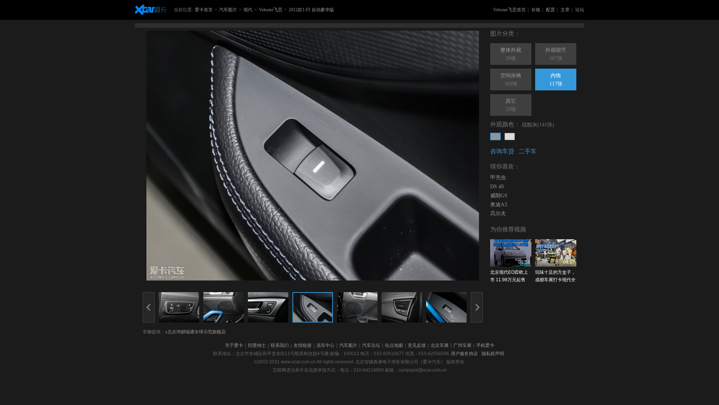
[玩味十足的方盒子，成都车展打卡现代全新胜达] (555, 253)
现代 (247, 9)
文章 (565, 9)
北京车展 (440, 345)
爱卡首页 (204, 9)
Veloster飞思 (270, 9)
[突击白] (509, 136)
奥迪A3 (498, 204)
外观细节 (555, 54)
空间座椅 (510, 80)
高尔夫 (498, 213)
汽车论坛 (371, 345)
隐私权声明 (493, 353)
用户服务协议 (464, 353)
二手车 (528, 151)
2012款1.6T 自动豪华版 (311, 9)
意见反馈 (417, 345)
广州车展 (462, 345)
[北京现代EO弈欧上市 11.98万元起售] (510, 253)
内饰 (555, 80)
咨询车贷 (502, 151)
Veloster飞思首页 (509, 9)
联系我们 (280, 345)
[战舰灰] (495, 136)
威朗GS (498, 195)
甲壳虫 (498, 177)
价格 (535, 9)
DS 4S (497, 186)
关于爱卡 (234, 345)
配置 (550, 9)
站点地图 (394, 345)
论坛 (579, 9)
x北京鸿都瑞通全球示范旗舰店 (195, 331)
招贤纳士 (257, 345)
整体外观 (510, 54)
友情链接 (303, 345)
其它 (511, 105)
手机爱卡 (485, 345)
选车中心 (325, 345)
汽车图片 (228, 9)
